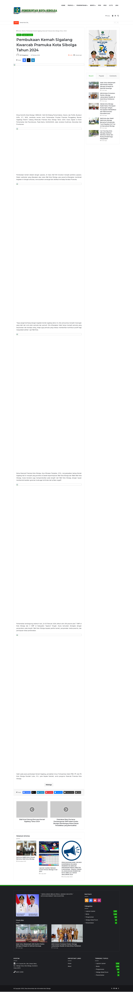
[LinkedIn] (33, 60)
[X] (28, 60)
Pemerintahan (90, 923)
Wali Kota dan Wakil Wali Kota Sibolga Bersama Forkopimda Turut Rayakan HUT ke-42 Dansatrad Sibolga (108, 122)
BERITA (92, 5)
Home (19, 31)
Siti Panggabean (24, 55)
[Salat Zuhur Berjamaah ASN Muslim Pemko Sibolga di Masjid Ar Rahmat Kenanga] (94, 85)
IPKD (105, 5)
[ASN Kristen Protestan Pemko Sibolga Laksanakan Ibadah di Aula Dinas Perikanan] (94, 95)
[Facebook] (24, 60)
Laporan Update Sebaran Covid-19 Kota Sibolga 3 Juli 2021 (48, 869)
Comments (113, 76)
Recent (91, 76)
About (69, 966)
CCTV (111, 5)
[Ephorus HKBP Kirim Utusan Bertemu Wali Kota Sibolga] (26, 848)
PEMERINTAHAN (82, 5)
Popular (101, 76)
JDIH (116, 5)
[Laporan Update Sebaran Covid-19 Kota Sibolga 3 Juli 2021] (49, 853)
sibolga (49, 785)
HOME (63, 5)
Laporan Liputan (27, 35)
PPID (99, 5)
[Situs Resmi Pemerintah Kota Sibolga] (37, 10)
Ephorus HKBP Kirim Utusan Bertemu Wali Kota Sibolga (25, 858)
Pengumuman (90, 917)
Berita (23, 31)
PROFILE (70, 5)
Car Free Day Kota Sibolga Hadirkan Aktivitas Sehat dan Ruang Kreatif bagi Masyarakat (106, 134)
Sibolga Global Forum (92, 920)
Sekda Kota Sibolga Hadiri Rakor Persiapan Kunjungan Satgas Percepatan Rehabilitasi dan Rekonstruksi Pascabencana (53, 22)
